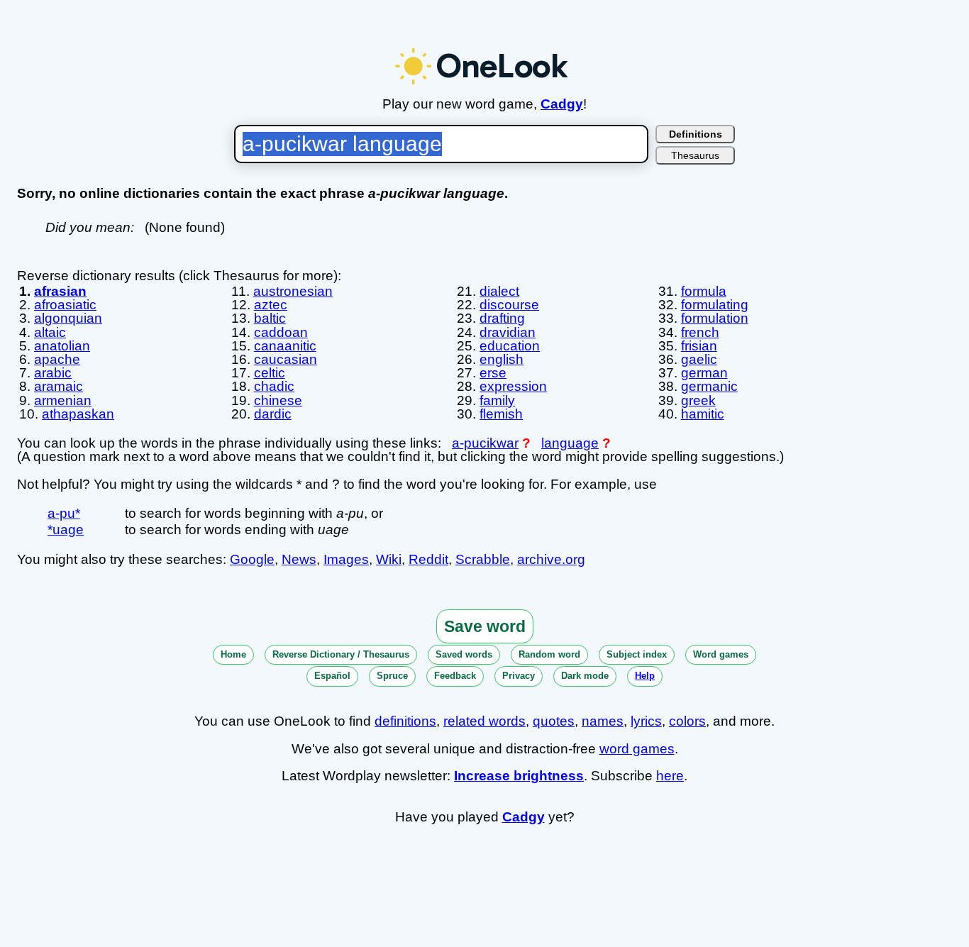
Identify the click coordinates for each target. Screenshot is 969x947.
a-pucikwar (485, 443)
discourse (509, 304)
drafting (502, 318)
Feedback (455, 675)
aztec (270, 304)
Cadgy (562, 103)
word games (637, 748)
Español (332, 675)
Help (645, 675)
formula (703, 291)
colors (687, 721)
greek (698, 400)
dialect (499, 291)
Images (346, 559)
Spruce (392, 675)
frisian (699, 345)
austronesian (293, 291)
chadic (274, 386)
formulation (714, 318)
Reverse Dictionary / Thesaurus (340, 654)
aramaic (58, 386)
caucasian (285, 359)
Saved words (464, 654)
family (497, 400)
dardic (273, 413)
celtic (269, 372)
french (700, 332)
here (670, 775)
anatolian (62, 345)
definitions (405, 721)
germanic (709, 386)
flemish (501, 413)
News (299, 559)
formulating (714, 304)
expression (513, 386)
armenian (63, 400)
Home (233, 654)
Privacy (518, 675)
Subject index (637, 654)
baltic (270, 318)
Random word (549, 654)
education (510, 345)
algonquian (68, 318)
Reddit (428, 559)
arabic (53, 372)
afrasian (60, 291)
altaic (50, 332)
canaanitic (285, 345)
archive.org (551, 559)
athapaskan (78, 413)
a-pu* (64, 513)
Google (252, 559)
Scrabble (482, 559)
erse (493, 372)
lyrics (646, 721)
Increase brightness (519, 775)
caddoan (281, 332)
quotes (554, 721)
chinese (278, 400)
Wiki (389, 559)
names (603, 721)
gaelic (699, 359)
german (704, 372)
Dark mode (585, 675)
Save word (485, 626)
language (570, 443)
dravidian (508, 332)
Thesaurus (695, 155)
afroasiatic (65, 304)
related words (484, 721)
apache (57, 359)
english (502, 359)
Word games (720, 654)
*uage (66, 529)
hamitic (702, 413)
